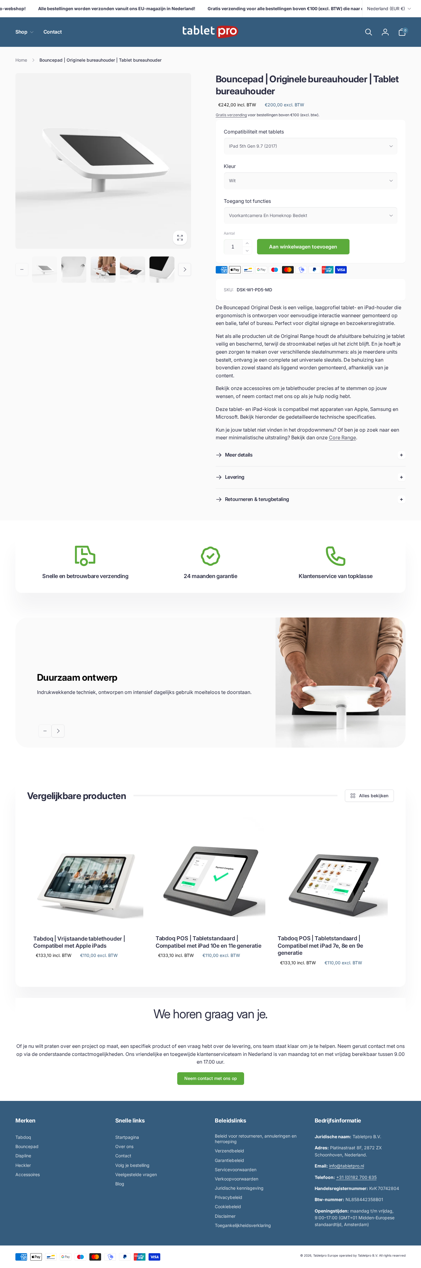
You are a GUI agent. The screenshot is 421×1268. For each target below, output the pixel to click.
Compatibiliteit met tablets (254, 132)
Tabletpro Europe (325, 1255)
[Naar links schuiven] (21, 269)
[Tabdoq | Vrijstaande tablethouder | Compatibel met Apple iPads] (88, 916)
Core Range (342, 437)
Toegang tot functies (247, 201)
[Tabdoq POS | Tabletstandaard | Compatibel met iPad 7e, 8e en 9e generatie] (333, 915)
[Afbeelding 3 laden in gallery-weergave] (73, 269)
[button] (23, 31)
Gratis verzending (231, 115)
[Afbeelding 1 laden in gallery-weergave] (44, 269)
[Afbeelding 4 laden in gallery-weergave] (103, 269)
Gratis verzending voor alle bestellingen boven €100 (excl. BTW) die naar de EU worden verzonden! (301, 8)
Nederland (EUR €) (386, 8)
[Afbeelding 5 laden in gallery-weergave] (132, 269)
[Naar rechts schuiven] (184, 269)
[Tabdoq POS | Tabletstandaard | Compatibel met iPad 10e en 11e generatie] (211, 915)
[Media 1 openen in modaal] (103, 161)
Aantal (229, 233)
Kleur (230, 166)
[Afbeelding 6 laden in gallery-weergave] (161, 269)
